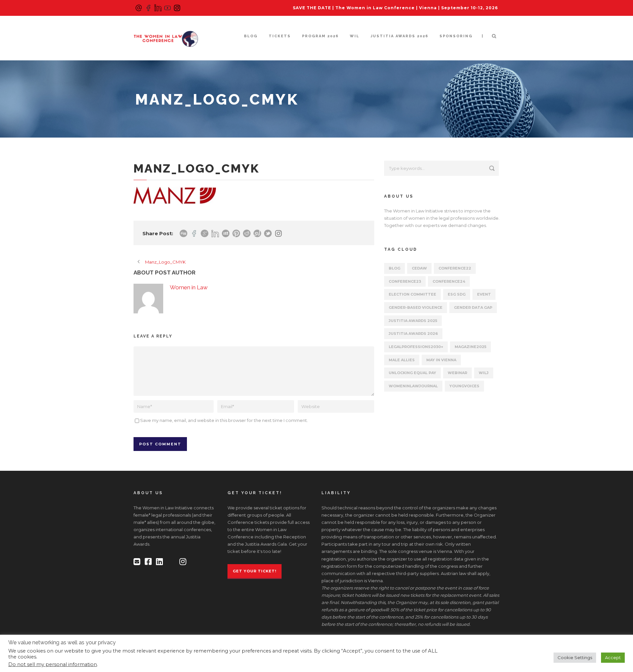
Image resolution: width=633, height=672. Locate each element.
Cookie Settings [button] (575, 657)
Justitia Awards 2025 (413, 320)
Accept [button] (613, 657)
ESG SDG (457, 294)
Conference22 (454, 268)
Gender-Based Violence (415, 307)
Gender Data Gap (473, 307)
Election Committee (412, 294)
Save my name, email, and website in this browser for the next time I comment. (224, 420)
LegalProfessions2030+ (416, 346)
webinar (457, 372)
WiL (354, 36)
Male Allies (402, 360)
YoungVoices (464, 386)
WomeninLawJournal (413, 386)
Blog (250, 36)
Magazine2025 (470, 346)
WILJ (484, 372)
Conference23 (405, 281)
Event (484, 294)
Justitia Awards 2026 (399, 36)
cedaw (419, 268)
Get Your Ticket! (254, 571)
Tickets (280, 36)
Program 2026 (320, 36)
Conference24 (449, 281)
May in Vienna (441, 360)
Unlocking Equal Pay (412, 372)
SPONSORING (455, 36)
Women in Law (189, 287)
